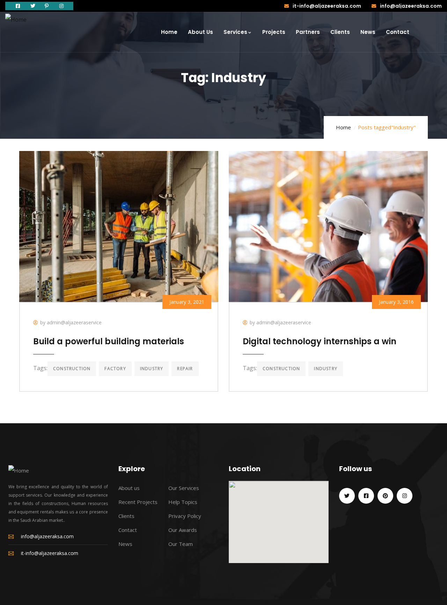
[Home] (16, 20)
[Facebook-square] (366, 496)
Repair (185, 369)
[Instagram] (404, 496)
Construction (71, 369)
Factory (115, 369)
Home (343, 127)
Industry (151, 369)
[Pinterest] (385, 496)
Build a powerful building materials (108, 341)
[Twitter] (347, 496)
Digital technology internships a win (319, 341)
